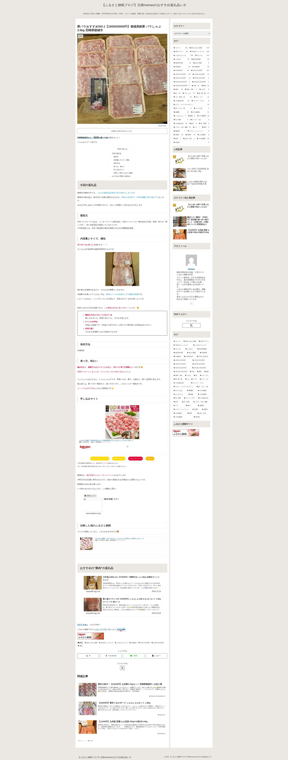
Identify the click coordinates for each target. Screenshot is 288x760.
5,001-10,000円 (145, 643)
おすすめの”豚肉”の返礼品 (121, 176)
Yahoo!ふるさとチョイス (99, 458)
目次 (119, 149)
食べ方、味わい (119, 166)
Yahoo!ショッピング (107, 643)
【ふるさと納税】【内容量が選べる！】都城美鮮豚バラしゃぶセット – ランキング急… (105, 440)
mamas (191, 269)
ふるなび (149, 458)
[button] (156, 655)
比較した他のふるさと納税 (123, 173)
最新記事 (80, 625)
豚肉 (81, 646)
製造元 (116, 157)
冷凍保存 (134, 643)
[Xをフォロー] (122, 668)
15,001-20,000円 (158, 643)
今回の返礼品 (116, 153)
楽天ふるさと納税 (92, 643)
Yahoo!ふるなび (118, 458)
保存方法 (117, 163)
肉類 (81, 643)
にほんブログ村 (100, 629)
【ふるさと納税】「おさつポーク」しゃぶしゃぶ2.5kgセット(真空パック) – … (119, 538)
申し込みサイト (119, 170)
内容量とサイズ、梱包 (121, 160)
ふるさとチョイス (135, 458)
